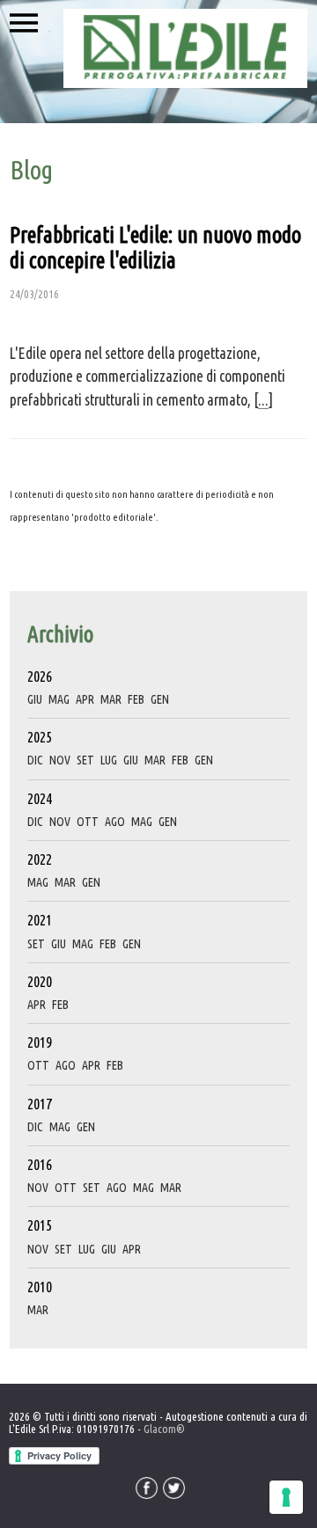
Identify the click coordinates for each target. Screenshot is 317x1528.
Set (85, 760)
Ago (115, 822)
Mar (111, 699)
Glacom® (164, 1428)
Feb (136, 699)
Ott (88, 822)
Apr (85, 699)
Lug (108, 760)
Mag (59, 699)
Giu (34, 699)
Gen (160, 699)
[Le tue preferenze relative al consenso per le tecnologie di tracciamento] (286, 1497)
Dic (35, 760)
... (263, 399)
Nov (59, 760)
